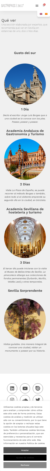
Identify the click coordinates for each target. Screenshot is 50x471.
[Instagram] (12, 400)
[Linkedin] (12, 388)
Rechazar (25, 465)
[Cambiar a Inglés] (41, 14)
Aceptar (25, 450)
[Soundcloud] (25, 400)
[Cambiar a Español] (46, 14)
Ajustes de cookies (25, 458)
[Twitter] (38, 400)
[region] (25, 436)
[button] (37, 5)
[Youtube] (25, 388)
